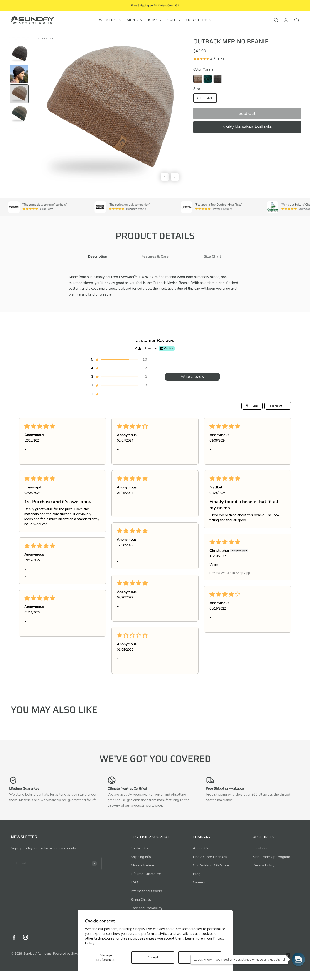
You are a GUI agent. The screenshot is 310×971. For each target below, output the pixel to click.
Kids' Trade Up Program (271, 856)
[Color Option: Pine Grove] (207, 79)
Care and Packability (146, 908)
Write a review (192, 376)
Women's (108, 20)
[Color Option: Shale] (217, 79)
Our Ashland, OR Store (211, 865)
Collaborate (262, 848)
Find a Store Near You (210, 856)
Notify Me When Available (247, 127)
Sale (171, 20)
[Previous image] (165, 177)
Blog (196, 873)
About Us (200, 848)
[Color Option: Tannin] (197, 79)
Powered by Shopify (67, 953)
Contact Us (139, 848)
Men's (132, 20)
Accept (152, 957)
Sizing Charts (141, 899)
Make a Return (142, 865)
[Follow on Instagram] (25, 937)
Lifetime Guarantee (146, 873)
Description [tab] (97, 256)
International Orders (146, 890)
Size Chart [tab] (212, 256)
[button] (247, 113)
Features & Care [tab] (155, 256)
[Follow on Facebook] (14, 937)
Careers (199, 882)
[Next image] (175, 177)
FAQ (134, 882)
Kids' (152, 20)
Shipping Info (141, 856)
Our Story (196, 20)
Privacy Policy (263, 865)
